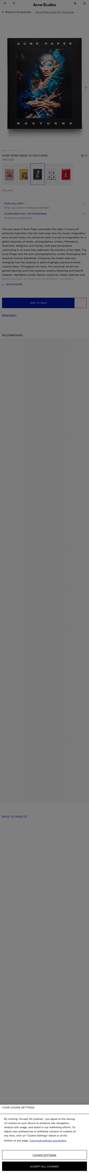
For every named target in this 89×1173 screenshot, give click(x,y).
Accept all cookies (44, 1166)
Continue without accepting (48, 1140)
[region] (44, 1139)
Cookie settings (44, 1155)
